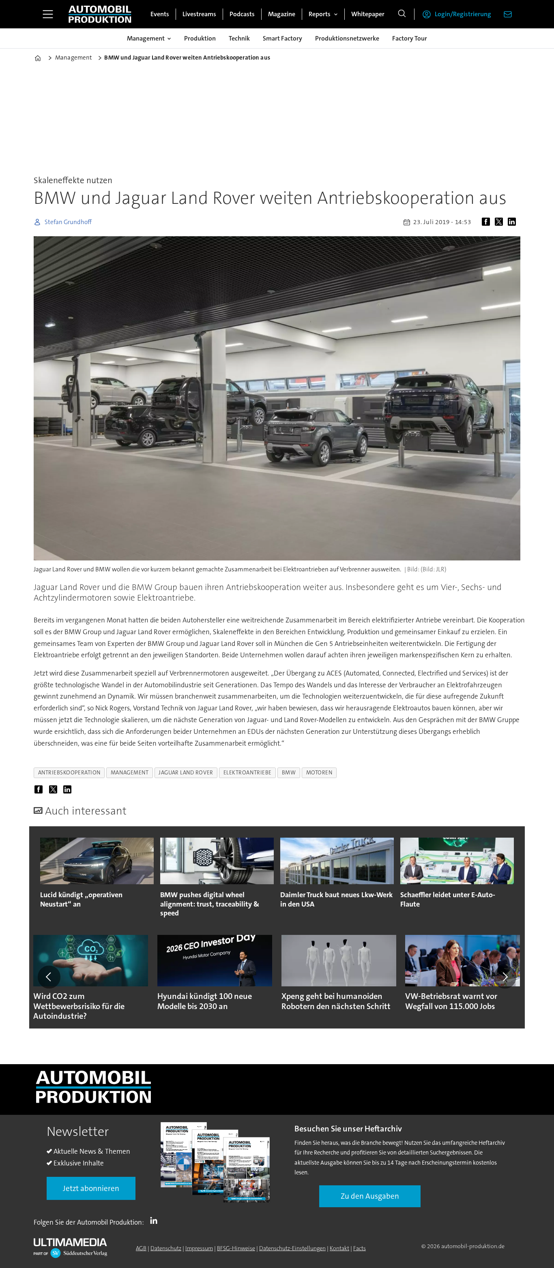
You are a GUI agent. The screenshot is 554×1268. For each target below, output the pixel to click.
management (129, 772)
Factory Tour (409, 38)
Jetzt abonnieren (91, 1188)
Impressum (199, 1248)
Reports (320, 14)
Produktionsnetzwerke (347, 38)
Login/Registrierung (463, 14)
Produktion (200, 38)
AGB (141, 1248)
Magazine (281, 14)
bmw (289, 772)
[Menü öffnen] (48, 14)
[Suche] (402, 14)
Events (159, 14)
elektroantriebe (247, 772)
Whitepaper (367, 14)
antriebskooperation (69, 772)
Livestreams (199, 14)
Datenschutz (165, 1248)
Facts (359, 1248)
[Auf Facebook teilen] (487, 222)
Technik (239, 38)
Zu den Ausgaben (370, 1196)
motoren (319, 772)
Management (146, 38)
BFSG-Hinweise (236, 1248)
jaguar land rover (186, 772)
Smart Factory (282, 38)
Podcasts (242, 14)
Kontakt (339, 1248)
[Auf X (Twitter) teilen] (500, 222)
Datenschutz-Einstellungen (292, 1248)
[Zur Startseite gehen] (99, 14)
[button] (49, 977)
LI (156, 1221)
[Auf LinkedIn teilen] (513, 222)
